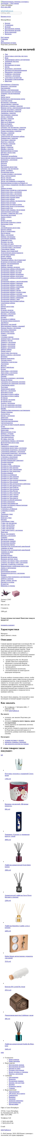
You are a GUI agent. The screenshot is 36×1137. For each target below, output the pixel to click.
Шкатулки (8, 81)
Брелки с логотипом (8, 416)
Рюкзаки (4, 519)
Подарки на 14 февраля (9, 475)
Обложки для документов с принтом (13, 127)
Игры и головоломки (8, 231)
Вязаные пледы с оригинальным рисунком (15, 108)
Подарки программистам (9, 503)
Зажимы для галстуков (16, 1083)
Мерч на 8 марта (6, 124)
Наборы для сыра (7, 265)
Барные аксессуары (7, 306)
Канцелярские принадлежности (11, 158)
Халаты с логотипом (8, 403)
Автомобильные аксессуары (10, 228)
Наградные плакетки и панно (11, 222)
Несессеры (4, 516)
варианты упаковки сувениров (15, 742)
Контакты (8, 34)
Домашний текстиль (12, 61)
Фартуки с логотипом (8, 390)
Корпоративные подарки (9, 151)
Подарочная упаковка (8, 541)
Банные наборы (6, 229)
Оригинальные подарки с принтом (13, 129)
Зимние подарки (6, 188)
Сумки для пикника (7, 527)
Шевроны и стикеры (8, 586)
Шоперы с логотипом (8, 535)
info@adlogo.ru (7, 11)
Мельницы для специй (8, 324)
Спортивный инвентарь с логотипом (13, 453)
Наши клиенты (14, 1059)
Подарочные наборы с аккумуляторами (14, 281)
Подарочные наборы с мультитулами (13, 292)
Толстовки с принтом (8, 140)
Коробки (12, 1084)
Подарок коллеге (6, 507)
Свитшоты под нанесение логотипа (13, 382)
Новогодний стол (7, 208)
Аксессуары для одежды (9, 353)
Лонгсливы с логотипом (9, 371)
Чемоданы (4, 532)
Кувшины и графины (8, 319)
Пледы (7, 67)
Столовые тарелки (7, 337)
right (2, 1052)
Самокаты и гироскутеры (9, 446)
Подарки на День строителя (10, 493)
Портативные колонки (8, 571)
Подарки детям (6, 464)
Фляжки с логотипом (8, 344)
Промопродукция (7, 419)
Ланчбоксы (4, 322)
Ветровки (4, 356)
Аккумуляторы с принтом (9, 104)
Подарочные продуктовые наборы (12, 301)
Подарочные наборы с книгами (11, 285)
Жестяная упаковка (7, 539)
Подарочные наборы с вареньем (12, 283)
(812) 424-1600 (6, 7)
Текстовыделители (7, 437)
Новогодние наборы (8, 199)
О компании (9, 25)
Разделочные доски (7, 331)
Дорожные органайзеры (9, 156)
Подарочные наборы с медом (11, 290)
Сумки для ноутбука (8, 525)
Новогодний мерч (7, 126)
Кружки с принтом (7, 118)
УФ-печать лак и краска (17, 1093)
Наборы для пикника (8, 237)
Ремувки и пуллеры (7, 582)
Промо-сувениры (7, 412)
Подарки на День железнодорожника (13, 480)
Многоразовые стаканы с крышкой (13, 326)
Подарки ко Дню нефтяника (10, 466)
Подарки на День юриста (9, 498)
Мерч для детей (6, 120)
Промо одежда (6, 351)
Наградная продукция (8, 215)
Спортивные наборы (8, 303)
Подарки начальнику (8, 501)
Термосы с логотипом (8, 342)
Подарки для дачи (7, 242)
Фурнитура (4, 584)
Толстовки (4, 387)
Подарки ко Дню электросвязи (11, 469)
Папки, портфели (7, 170)
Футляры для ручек (7, 439)
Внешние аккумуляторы (9, 557)
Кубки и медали (6, 220)
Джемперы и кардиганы (9, 362)
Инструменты (5, 233)
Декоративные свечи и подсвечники (17, 59)
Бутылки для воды (7, 310)
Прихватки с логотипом (13, 72)
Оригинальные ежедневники (11, 91)
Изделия (7, 27)
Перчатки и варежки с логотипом (12, 378)
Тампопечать (13, 1095)
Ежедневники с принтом (9, 115)
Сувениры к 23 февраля (9, 509)
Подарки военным (7, 462)
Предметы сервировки (8, 330)
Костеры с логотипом (8, 313)
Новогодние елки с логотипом (11, 192)
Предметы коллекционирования (16, 70)
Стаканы (4, 335)
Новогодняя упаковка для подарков (13, 210)
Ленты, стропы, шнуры (9, 580)
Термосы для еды (6, 340)
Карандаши (5, 430)
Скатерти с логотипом (12, 76)
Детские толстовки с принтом (11, 109)
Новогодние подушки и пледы (11, 204)
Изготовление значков (12, 28)
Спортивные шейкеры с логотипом (13, 451)
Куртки (3, 369)
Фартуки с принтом (7, 142)
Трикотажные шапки (8, 389)
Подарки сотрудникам (16, 1070)
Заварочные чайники (8, 312)
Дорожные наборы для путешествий (13, 260)
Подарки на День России (9, 491)
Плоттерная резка (15, 1102)
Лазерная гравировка (16, 1100)
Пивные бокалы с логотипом (11, 328)
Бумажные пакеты (15, 1086)
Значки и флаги (6, 217)
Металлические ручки (8, 432)
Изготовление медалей (12, 30)
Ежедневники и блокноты (10, 84)
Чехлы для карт (6, 177)
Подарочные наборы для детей (11, 271)
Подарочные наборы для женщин (12, 274)
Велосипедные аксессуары (10, 442)
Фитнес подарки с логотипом (11, 455)
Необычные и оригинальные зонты (13, 99)
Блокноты (12, 1079)
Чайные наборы (6, 349)
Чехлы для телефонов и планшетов (13, 181)
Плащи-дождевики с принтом (11, 131)
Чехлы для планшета (8, 534)
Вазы (6, 58)
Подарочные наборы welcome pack (12, 269)
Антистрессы (5, 414)
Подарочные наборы (8, 254)
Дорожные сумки (7, 514)
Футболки (4, 398)
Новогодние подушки (8, 202)
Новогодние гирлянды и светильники (14, 190)
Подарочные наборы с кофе (10, 288)
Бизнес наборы (6, 256)
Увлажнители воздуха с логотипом (13, 573)
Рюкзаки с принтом (7, 133)
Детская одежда (6, 360)
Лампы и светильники (8, 568)
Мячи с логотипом (7, 235)
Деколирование (14, 1092)
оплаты (21, 740)
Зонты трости (5, 97)
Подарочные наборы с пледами (11, 294)
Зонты (3, 95)
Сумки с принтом (7, 134)
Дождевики (5, 364)
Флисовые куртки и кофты (10, 394)
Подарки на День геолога (9, 478)
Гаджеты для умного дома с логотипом (14, 561)
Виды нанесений (10, 32)
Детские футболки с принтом (11, 111)
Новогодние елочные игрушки (11, 195)
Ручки (3, 426)
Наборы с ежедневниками (10, 90)
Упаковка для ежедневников (10, 93)
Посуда (3, 305)
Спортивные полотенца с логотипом (13, 450)
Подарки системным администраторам (14, 505)
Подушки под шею (7, 244)
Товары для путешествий (9, 251)
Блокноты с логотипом (8, 86)
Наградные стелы (7, 224)
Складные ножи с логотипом (11, 247)
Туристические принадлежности (12, 253)
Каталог (7, 23)
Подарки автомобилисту (9, 458)
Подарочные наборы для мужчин (12, 276)
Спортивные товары (8, 249)
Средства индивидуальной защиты (13, 424)
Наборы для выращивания (10, 263)
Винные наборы (6, 258)
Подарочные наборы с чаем (10, 299)
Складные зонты (6, 100)
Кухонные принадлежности (10, 321)
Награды (4, 163)
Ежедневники (5, 88)
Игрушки (8, 63)
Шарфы (3, 408)
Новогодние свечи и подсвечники (12, 206)
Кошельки (4, 161)
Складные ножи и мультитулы (11, 245)
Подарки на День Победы (9, 487)
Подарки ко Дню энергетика (10, 471)
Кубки (3, 219)
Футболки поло (6, 401)
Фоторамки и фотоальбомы (14, 79)
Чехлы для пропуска (8, 179)
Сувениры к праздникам (9, 457)
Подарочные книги (7, 172)
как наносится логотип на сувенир (16, 744)
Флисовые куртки (7, 392)
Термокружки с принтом (9, 138)
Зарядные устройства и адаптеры (12, 564)
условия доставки (11, 740)
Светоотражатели (7, 423)
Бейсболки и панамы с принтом (12, 106)
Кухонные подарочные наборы (11, 262)
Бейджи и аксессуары (8, 152)
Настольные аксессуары (9, 167)
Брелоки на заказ (14, 1068)
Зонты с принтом (7, 117)
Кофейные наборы (7, 315)
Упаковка (4, 537)
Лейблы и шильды (7, 578)
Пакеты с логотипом (16, 1074)
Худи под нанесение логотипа (11, 405)
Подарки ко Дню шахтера (9, 467)
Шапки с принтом (7, 147)
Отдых (3, 226)
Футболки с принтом (8, 143)
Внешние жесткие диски (9, 559)
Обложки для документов (9, 168)
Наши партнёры (14, 1061)
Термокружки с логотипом (10, 339)
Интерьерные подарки (12, 65)
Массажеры (5, 444)
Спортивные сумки (7, 521)
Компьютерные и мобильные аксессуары (15, 566)
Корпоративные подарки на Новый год (14, 183)
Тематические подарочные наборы (12, 136)
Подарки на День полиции (10, 489)
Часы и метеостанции (8, 176)
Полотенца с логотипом (13, 68)
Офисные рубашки (7, 374)
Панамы (3, 376)
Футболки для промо (8, 399)
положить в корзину (8, 625)
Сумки (3, 512)
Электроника (5, 553)
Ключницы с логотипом (9, 160)
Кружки (3, 317)
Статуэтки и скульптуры (13, 77)
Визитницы (5, 154)
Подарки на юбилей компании (11, 500)
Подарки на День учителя (9, 494)
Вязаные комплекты (7, 358)
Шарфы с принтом (7, 149)
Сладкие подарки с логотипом (11, 174)
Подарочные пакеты (8, 544)
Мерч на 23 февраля (7, 122)
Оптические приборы (8, 238)
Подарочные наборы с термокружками (14, 296)
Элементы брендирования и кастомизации (15, 410)
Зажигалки (4, 417)
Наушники (4, 569)
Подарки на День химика (9, 496)
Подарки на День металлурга (11, 485)
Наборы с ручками (7, 433)
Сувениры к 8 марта (8, 510)
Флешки (3, 575)
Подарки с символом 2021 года (11, 213)
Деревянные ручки (7, 428)
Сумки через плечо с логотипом (12, 530)
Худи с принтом (6, 145)
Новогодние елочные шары (10, 197)
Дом (6, 54)
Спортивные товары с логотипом (12, 441)
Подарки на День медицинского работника (15, 484)
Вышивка (12, 1097)
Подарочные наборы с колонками (12, 287)
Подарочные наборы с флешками (12, 297)
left (2, 755)
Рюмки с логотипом (7, 333)
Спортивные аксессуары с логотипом (13, 448)
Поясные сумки (6, 518)
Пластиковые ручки (7, 435)
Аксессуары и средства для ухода (16, 56)
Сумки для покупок (7, 528)
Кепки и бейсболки (7, 367)
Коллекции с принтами (9, 102)
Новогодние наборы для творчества (13, 201)
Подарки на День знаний (9, 482)
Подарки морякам (7, 473)
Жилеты (3, 365)
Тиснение (12, 1099)
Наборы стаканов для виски (10, 267)
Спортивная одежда (7, 385)
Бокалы (3, 308)
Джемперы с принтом (8, 113)
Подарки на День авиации (10, 476)
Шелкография (13, 1104)
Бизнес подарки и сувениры (18, 1072)
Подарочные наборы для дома (11, 272)
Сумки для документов (9, 523)
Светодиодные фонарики (9, 421)
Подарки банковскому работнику (12, 460)
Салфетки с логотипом (12, 74)
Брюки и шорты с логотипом (11, 355)
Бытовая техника (6, 555)
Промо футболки (6, 380)
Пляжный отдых (6, 240)
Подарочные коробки (8, 543)
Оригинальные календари (10, 211)
